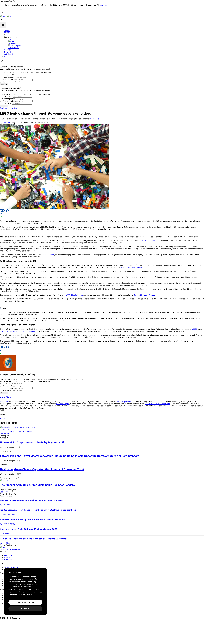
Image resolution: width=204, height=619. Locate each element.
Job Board (8, 54)
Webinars (8, 50)
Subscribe (4, 84)
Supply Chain (12, 108)
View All (7, 39)
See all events (6, 492)
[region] (25, 591)
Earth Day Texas (148, 241)
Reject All (25, 609)
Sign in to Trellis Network (10, 549)
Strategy (3, 108)
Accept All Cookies (25, 602)
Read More (94, 119)
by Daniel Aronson (7, 514)
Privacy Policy (26, 594)
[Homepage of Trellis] (3, 547)
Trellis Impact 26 (11, 567)
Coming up (4, 433)
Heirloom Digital (62, 404)
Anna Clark (7, 123)
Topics (7, 31)
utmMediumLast (6, 79)
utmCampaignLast (7, 77)
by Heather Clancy (7, 524)
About (6, 56)
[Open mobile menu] (3, 25)
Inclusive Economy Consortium (157, 404)
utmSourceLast (6, 82)
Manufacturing (6, 418)
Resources (8, 555)
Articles (7, 557)
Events (7, 33)
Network (7, 52)
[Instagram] (4, 606)
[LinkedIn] (1, 211)
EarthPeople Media (124, 401)
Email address (6, 75)
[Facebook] (7, 211)
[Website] (102, 215)
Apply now (104, 5)
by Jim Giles (5, 505)
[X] (4, 211)
